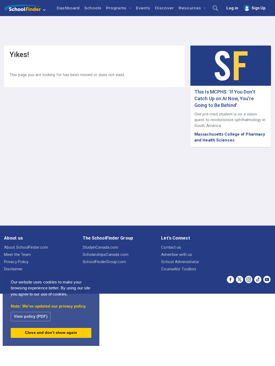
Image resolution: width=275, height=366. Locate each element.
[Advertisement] (137, 31)
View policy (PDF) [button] (31, 316)
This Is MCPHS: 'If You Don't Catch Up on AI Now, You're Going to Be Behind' (224, 98)
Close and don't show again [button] (51, 333)
